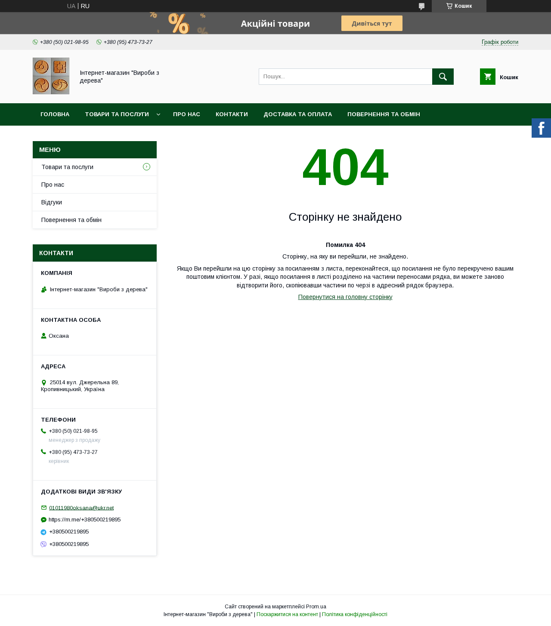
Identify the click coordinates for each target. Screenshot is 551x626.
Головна (54, 114)
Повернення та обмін (383, 114)
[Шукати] (443, 76)
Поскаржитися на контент (287, 614)
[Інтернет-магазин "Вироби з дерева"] (51, 92)
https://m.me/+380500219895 (85, 519)
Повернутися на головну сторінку (345, 296)
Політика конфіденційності (354, 614)
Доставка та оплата (297, 114)
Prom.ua (316, 607)
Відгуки (51, 202)
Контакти (232, 114)
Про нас (186, 114)
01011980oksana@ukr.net (81, 507)
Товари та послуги (117, 114)
